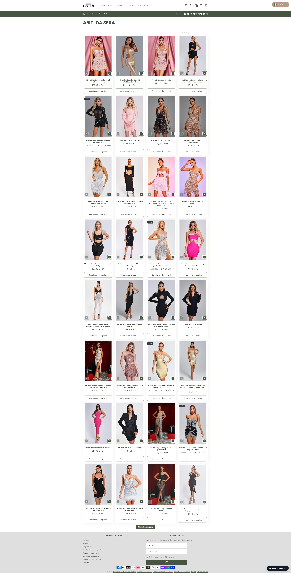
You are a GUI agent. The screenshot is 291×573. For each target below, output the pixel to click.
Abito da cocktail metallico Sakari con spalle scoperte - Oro (193, 387)
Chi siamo (86, 540)
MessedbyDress (117, 572)
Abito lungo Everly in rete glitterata (161, 449)
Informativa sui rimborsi (129, 572)
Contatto (86, 562)
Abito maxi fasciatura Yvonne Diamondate (129, 202)
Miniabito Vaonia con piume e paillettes (130, 509)
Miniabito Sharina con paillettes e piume (98, 202)
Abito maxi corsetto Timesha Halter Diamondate (98, 386)
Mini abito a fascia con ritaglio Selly (98, 265)
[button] (121, 5)
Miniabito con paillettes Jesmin (193, 202)
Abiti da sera (106, 14)
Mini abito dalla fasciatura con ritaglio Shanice (161, 326)
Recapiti (193, 572)
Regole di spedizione (91, 553)
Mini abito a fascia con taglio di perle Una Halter (193, 265)
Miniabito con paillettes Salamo (161, 509)
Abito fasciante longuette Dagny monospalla (193, 509)
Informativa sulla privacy (92, 559)
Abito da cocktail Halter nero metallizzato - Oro (161, 386)
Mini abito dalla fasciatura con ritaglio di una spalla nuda (193, 81)
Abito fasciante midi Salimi (98, 448)
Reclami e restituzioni (91, 556)
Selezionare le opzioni (98, 91)
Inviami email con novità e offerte (161, 557)
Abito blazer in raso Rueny (129, 448)
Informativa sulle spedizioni (182, 572)
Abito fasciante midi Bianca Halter (129, 326)
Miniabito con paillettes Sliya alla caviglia (130, 386)
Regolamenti (87, 547)
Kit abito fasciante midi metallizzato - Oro (129, 81)
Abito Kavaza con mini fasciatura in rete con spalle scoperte (161, 203)
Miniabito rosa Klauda (161, 80)
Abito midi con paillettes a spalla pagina (130, 265)
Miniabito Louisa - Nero (161, 141)
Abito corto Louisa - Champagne (193, 142)
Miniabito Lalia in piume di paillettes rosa (98, 81)
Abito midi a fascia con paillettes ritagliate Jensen (98, 326)
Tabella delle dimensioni (92, 550)
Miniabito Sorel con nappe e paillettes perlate (161, 265)
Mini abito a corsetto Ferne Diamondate (98, 142)
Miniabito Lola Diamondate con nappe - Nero (193, 449)
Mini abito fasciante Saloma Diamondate (98, 509)
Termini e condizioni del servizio (163, 572)
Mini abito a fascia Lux (130, 141)
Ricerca (86, 543)
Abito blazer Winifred (192, 325)
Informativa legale (202, 572)
